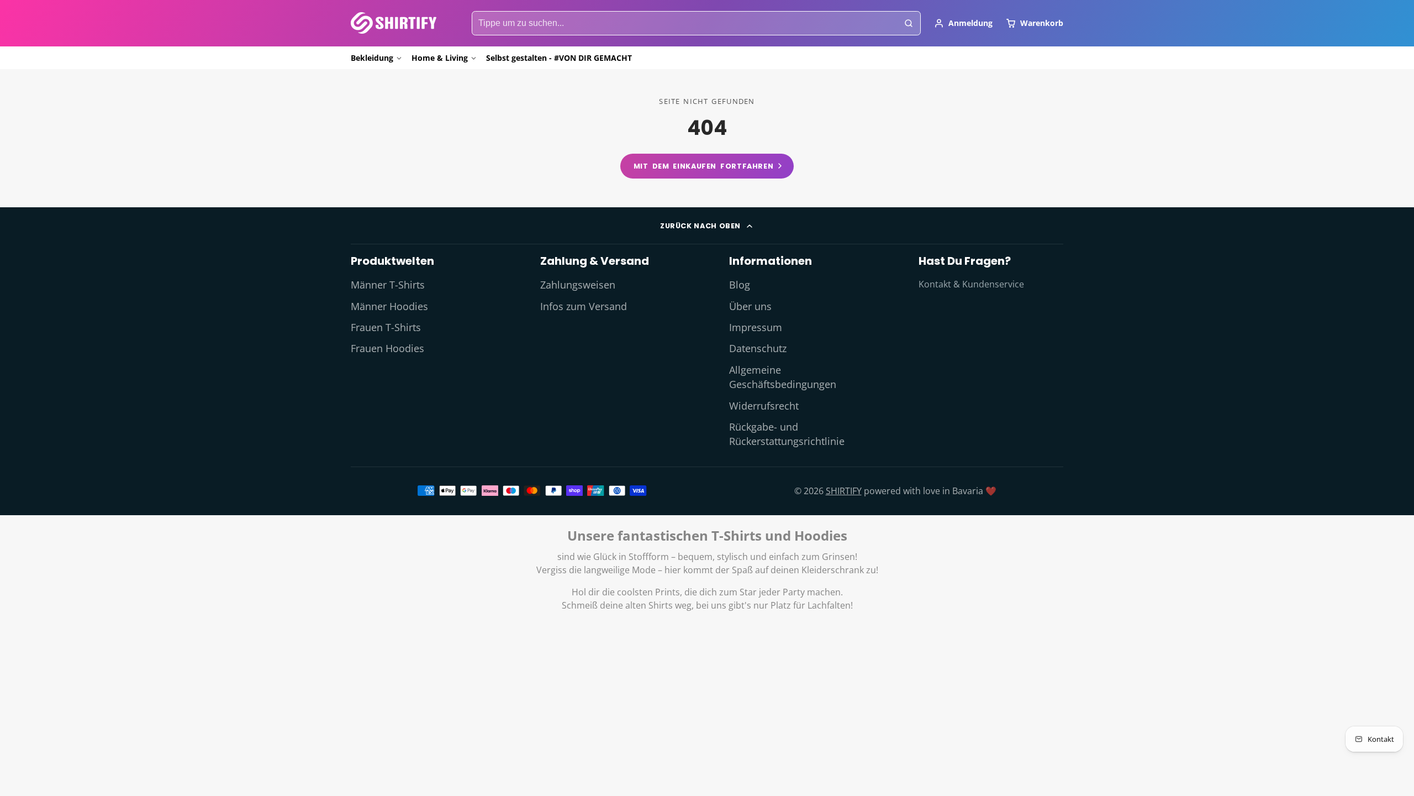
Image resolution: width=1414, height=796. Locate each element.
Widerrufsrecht (764, 405)
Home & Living (439, 58)
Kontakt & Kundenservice (971, 284)
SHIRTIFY (844, 491)
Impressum (755, 327)
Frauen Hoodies (387, 348)
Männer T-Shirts (388, 284)
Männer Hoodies (389, 306)
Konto (963, 23)
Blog (739, 284)
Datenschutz (758, 348)
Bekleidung (372, 58)
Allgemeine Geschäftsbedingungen (782, 377)
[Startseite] (393, 23)
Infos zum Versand (583, 306)
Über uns (750, 306)
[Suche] (908, 23)
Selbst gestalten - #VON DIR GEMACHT (559, 58)
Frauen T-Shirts (386, 327)
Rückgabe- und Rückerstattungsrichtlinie (787, 434)
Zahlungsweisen (577, 284)
